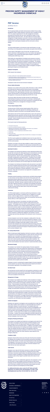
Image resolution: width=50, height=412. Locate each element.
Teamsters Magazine (29, 389)
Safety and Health (28, 391)
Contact (26, 386)
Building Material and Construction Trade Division (29, 393)
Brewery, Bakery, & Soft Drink (29, 391)
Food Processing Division (30, 403)
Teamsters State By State (30, 386)
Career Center (28, 383)
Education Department (29, 389)
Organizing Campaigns (29, 386)
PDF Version (13, 23)
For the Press (11, 397)
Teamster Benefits (13, 388)
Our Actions (28, 383)
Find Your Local (12, 390)
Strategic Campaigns (29, 389)
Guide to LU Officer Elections (29, 398)
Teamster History (28, 391)
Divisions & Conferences (28, 383)
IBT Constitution (28, 396)
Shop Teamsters (28, 391)
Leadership (27, 389)
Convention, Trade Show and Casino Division (30, 398)
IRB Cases (27, 398)
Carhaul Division (28, 396)
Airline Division (28, 386)
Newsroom (11, 392)
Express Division (28, 400)
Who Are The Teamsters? (30, 386)
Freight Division (28, 405)
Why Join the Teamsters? (30, 386)
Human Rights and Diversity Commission (29, 408)
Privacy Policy (44, 388)
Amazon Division (28, 389)
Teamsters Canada (29, 393)
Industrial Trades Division (30, 410)
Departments (27, 393)
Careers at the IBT (28, 389)
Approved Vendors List (29, 396)
